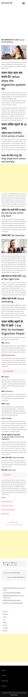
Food (4, 619)
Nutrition (5, 625)
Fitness (11, 565)
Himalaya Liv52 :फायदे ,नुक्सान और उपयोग (15, 577)
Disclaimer (3, 686)
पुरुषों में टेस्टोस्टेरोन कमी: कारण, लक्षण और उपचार (11, 600)
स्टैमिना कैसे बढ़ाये (5, 513)
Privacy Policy (4, 680)
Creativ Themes (14, 694)
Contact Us (4, 675)
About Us (3, 670)
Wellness (15, 565)
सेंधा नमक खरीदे (7, 474)
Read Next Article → (14, 522)
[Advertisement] (14, 20)
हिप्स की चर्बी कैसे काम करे (6, 501)
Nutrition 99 (6, 3)
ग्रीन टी (3, 355)
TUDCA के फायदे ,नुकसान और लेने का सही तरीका (11, 592)
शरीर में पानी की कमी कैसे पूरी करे (8, 509)
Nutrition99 (7, 562)
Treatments (5, 627)
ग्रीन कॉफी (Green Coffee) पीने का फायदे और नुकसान (13, 603)
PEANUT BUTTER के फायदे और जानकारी (12, 573)
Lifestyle (5, 622)
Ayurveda (5, 611)
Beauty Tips (5, 614)
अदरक (3, 418)
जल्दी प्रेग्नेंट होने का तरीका (7, 505)
